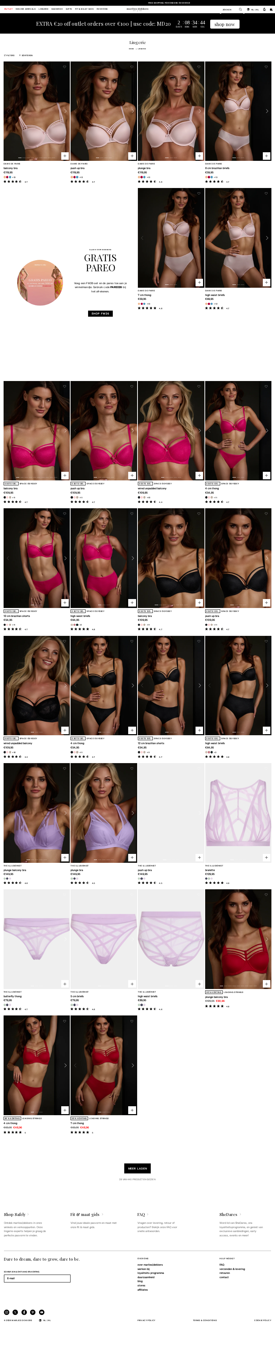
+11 (13, 497)
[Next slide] (65, 111)
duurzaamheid (146, 1277)
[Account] (264, 9)
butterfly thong (12, 996)
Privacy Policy (146, 1320)
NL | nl (255, 9)
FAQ (221, 1264)
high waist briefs (215, 295)
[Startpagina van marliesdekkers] (137, 9)
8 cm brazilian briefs (217, 168)
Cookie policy (262, 1320)
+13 (14, 177)
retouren (224, 1273)
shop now (224, 24)
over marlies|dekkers (150, 1264)
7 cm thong (144, 295)
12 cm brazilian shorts (17, 616)
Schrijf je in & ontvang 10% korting (21, 1271)
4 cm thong (212, 488)
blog (140, 1281)
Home (131, 49)
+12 (215, 303)
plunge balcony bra (15, 870)
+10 (148, 497)
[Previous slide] (8, 111)
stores (141, 1285)
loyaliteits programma (151, 1273)
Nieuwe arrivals (26, 9)
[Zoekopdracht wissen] (238, 9)
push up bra (78, 168)
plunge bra (144, 168)
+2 (80, 624)
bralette (210, 870)
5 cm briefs (77, 996)
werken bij (144, 1269)
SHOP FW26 (100, 313)
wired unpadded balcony (152, 488)
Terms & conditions (205, 1320)
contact (224, 1277)
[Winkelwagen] (271, 9)
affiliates (143, 1289)
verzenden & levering (232, 1269)
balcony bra (11, 168)
